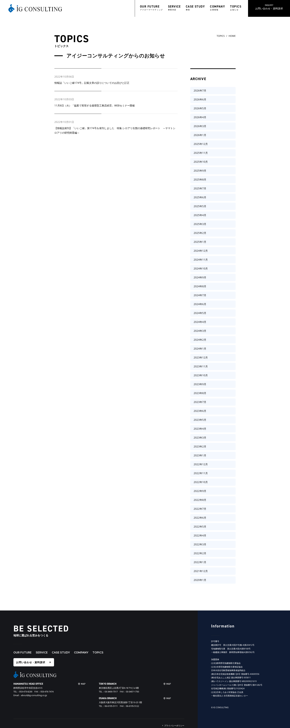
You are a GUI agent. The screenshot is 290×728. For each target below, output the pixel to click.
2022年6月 (200, 517)
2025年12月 (201, 144)
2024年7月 (200, 295)
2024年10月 (201, 268)
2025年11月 (201, 152)
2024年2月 (200, 339)
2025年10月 (201, 161)
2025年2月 (200, 233)
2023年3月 (200, 437)
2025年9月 (200, 170)
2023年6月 (200, 411)
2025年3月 (200, 224)
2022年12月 (201, 464)
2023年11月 (201, 366)
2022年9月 (200, 491)
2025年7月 (200, 188)
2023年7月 (200, 402)
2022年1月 (200, 562)
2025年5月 (200, 206)
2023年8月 (200, 393)
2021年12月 (201, 571)
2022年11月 (201, 473)
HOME (232, 35)
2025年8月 (200, 179)
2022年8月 (200, 500)
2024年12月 (201, 250)
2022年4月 (200, 535)
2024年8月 (200, 286)
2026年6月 (200, 99)
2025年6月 (200, 197)
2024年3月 (200, 330)
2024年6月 (200, 304)
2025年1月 (200, 241)
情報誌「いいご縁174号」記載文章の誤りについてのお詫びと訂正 (91, 82)
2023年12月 (201, 357)
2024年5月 (200, 313)
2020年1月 (200, 580)
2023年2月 (200, 446)
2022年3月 (200, 544)
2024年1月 (200, 348)
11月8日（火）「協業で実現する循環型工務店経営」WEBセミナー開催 (94, 105)
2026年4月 (200, 117)
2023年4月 (200, 428)
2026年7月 (200, 90)
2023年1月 (200, 455)
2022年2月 (200, 553)
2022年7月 (200, 508)
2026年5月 (200, 108)
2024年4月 (200, 322)
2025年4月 (200, 215)
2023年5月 (200, 419)
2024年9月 (200, 277)
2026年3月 (200, 126)
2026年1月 (200, 135)
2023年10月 (201, 375)
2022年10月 (201, 482)
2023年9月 (200, 384)
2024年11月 (201, 259)
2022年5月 (200, 526)
